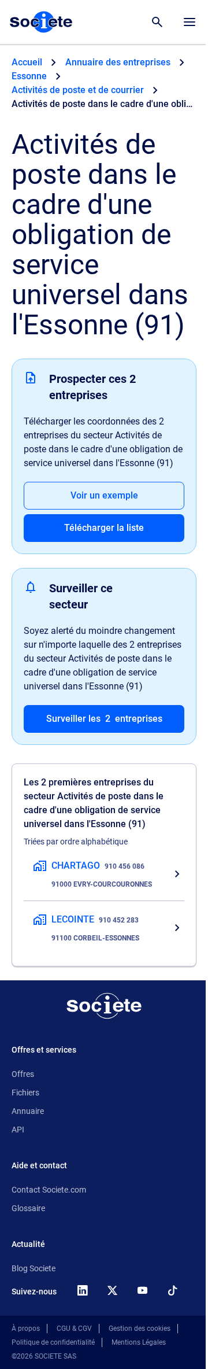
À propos (26, 1328)
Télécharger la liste (104, 527)
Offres (23, 1074)
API (18, 1129)
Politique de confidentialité (53, 1342)
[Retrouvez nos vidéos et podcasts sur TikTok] (172, 1290)
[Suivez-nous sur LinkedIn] (82, 1290)
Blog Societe (33, 1268)
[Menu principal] (189, 22)
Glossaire (28, 1208)
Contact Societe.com (49, 1189)
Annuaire (28, 1111)
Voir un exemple (104, 495)
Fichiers (25, 1092)
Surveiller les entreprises (104, 718)
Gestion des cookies (139, 1328)
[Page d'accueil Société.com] (41, 22)
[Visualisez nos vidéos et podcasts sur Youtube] (142, 1290)
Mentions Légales (139, 1342)
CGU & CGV (74, 1328)
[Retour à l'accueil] (104, 1006)
